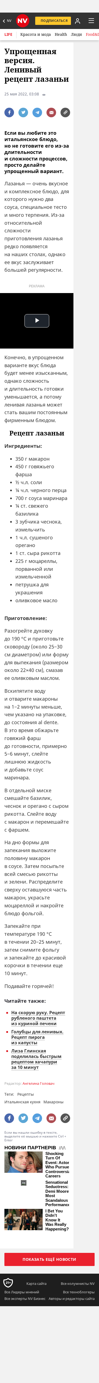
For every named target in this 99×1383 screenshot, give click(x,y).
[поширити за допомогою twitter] (23, 112)
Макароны (53, 1101)
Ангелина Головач (38, 1083)
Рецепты (25, 1094)
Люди (76, 34)
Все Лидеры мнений (21, 1292)
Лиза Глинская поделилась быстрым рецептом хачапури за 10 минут (36, 1059)
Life (8, 34)
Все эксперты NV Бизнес (24, 1298)
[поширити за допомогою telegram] (37, 112)
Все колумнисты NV (78, 1283)
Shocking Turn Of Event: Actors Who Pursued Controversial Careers (58, 1165)
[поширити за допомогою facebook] (9, 112)
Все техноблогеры (79, 1292)
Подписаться (54, 20)
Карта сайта (36, 1283)
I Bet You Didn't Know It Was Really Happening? (57, 1220)
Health (61, 34)
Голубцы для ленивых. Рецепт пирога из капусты (37, 1037)
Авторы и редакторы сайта (72, 1298)
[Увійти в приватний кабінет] (77, 20)
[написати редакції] (51, 112)
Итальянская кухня (22, 1101)
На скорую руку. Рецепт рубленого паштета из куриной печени (38, 1018)
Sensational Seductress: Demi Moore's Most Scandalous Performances (58, 1193)
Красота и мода (35, 34)
